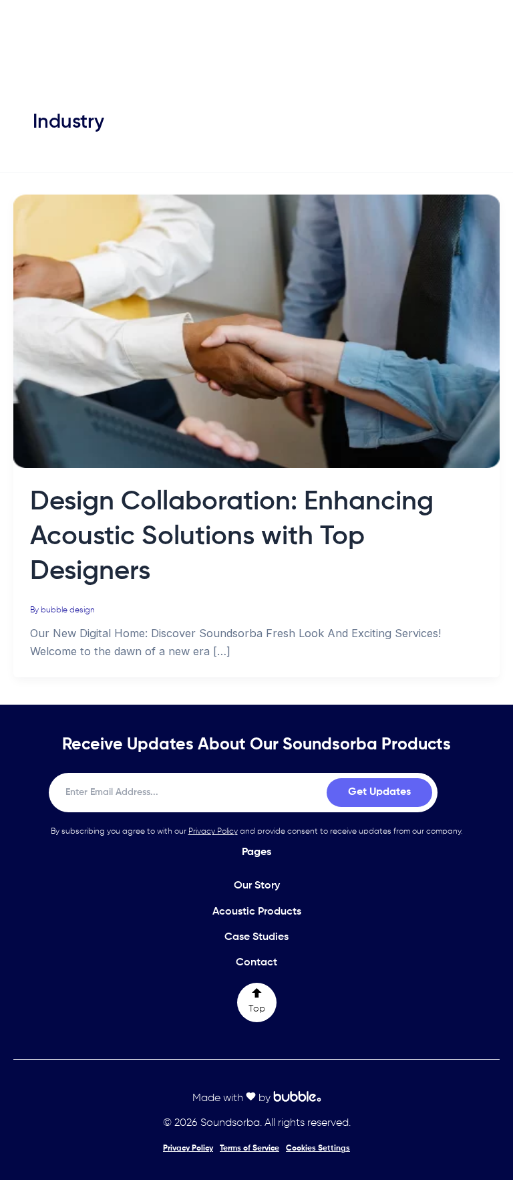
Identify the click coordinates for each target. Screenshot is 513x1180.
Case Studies (256, 937)
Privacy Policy (213, 832)
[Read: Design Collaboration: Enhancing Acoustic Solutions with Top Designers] (256, 330)
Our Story (257, 885)
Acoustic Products (256, 912)
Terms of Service (249, 1149)
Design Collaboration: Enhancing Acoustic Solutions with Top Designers (232, 537)
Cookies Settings (318, 1149)
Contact (256, 962)
